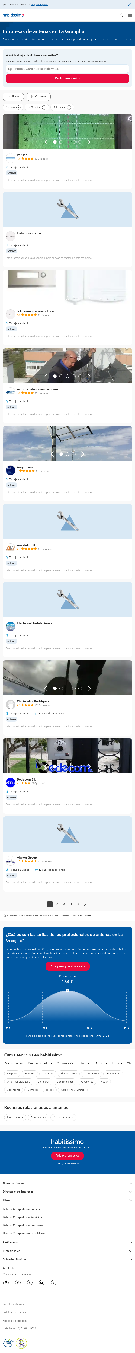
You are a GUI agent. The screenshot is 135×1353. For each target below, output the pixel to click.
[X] (30, 1283)
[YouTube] (42, 1283)
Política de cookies (15, 1321)
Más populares (14, 1063)
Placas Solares (69, 1073)
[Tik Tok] (54, 1283)
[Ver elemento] (55, 142)
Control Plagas (65, 1082)
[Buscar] (122, 15)
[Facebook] (18, 1283)
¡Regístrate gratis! (39, 5)
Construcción (65, 1063)
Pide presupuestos (67, 1155)
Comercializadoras (40, 1063)
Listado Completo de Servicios (22, 1217)
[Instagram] (6, 1283)
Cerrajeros (43, 1082)
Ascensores (13, 1090)
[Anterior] (46, 142)
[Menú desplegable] (131, 15)
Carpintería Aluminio (73, 1090)
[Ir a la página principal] (13, 15)
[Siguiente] (89, 142)
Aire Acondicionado (18, 1082)
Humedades (113, 1073)
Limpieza (12, 1073)
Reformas (84, 1063)
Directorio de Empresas (20, 916)
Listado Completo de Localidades (24, 1233)
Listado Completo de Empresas (23, 1225)
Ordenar (40, 96)
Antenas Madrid (69, 916)
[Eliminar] (18, 107)
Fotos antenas (38, 1117)
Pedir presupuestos (67, 78)
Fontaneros (87, 1082)
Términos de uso (13, 1304)
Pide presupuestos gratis (67, 966)
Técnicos (117, 1063)
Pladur (104, 1082)
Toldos (50, 1090)
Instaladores (41, 916)
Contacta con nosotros (17, 1274)
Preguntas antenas (63, 1117)
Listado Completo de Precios (21, 1209)
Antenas (54, 916)
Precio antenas (15, 1117)
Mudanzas (100, 1063)
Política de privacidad (16, 1312)
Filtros (15, 96)
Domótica (32, 1090)
